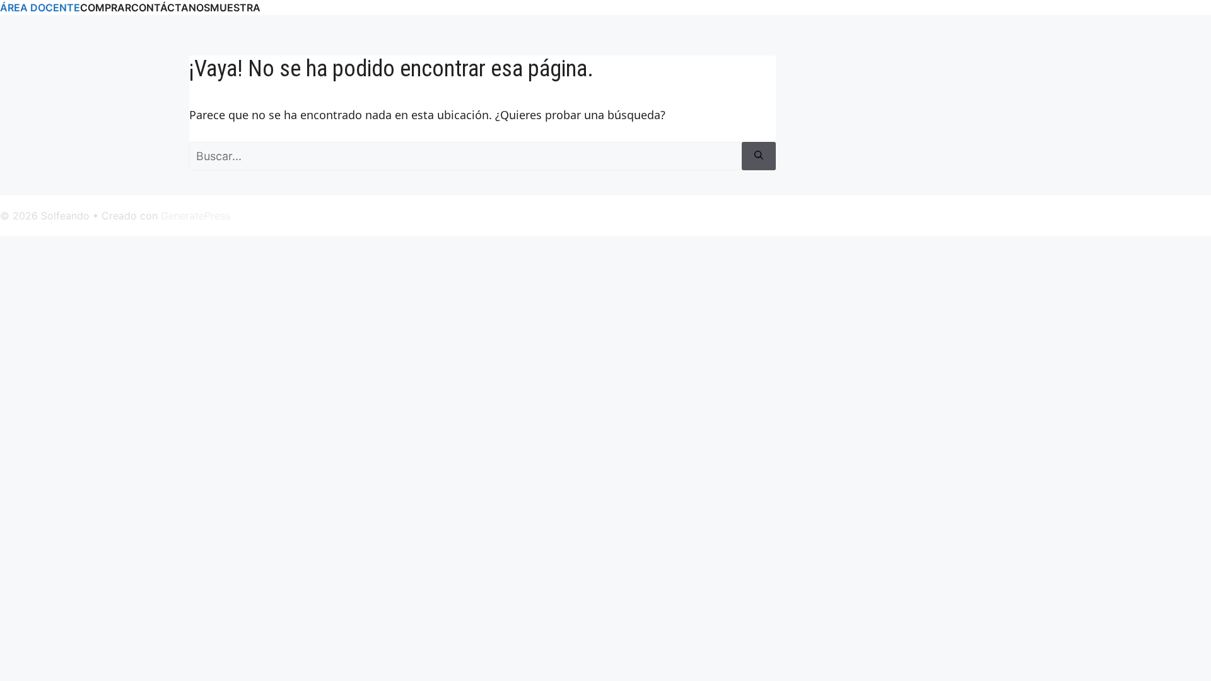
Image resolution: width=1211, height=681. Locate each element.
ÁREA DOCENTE (40, 7)
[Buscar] (759, 156)
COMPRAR (105, 7)
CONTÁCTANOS (170, 7)
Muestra (235, 7)
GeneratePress (195, 215)
